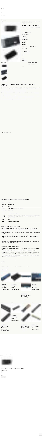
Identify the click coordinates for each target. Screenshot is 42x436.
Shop (24, 21)
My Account (2, 350)
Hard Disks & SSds (31, 347)
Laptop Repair (3, 347)
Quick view (4, 283)
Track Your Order (31, 348)
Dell (28, 21)
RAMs (29, 345)
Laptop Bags (30, 344)
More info (1, 355)
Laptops (16, 344)
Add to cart (24, 60)
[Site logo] (4, 14)
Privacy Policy (31, 350)
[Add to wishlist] (7, 283)
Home (23, 21)
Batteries (26, 21)
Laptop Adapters (17, 347)
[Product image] (26, 286)
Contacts (2, 345)
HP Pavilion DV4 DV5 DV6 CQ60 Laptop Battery (25, 327)
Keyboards (16, 348)
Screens (16, 350)
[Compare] (2, 283)
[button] (3, 285)
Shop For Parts (3, 348)
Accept (4, 355)
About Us (2, 344)
